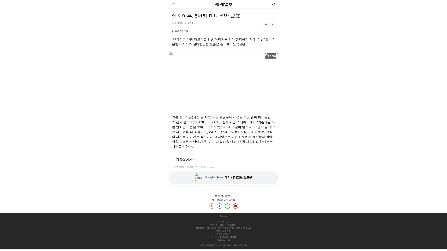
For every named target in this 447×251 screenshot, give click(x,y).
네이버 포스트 (227, 206)
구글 (211, 206)
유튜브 (235, 206)
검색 (274, 4)
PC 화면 (223, 216)
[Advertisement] (223, 85)
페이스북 (219, 206)
